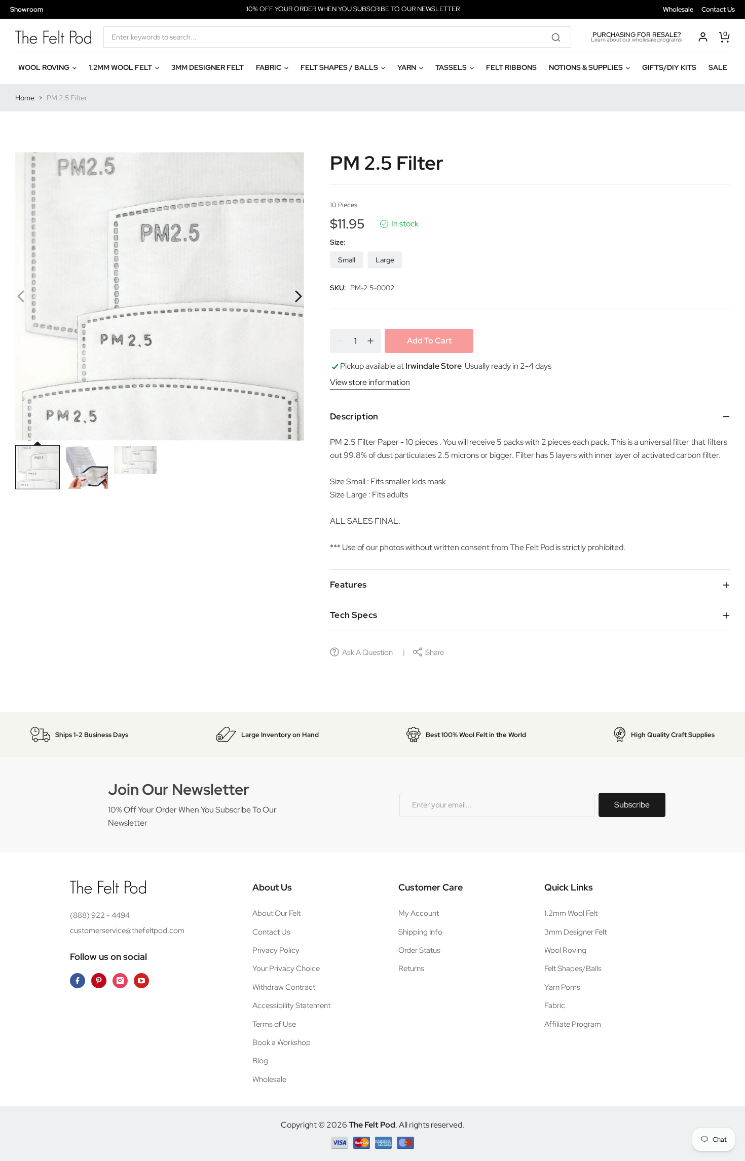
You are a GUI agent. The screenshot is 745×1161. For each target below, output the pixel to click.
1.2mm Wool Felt (571, 913)
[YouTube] (141, 980)
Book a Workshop (281, 1042)
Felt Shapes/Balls (573, 968)
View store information (370, 382)
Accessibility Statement (291, 1005)
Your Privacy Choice (286, 968)
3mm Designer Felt (575, 932)
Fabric (554, 1005)
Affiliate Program (572, 1024)
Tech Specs (353, 615)
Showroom (26, 9)
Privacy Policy (276, 950)
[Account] (703, 37)
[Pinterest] (98, 980)
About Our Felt (276, 913)
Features (348, 584)
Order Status (419, 950)
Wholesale (678, 9)
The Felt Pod (372, 1124)
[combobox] (337, 37)
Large (385, 259)
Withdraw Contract (283, 987)
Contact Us (718, 9)
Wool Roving (565, 950)
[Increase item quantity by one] (370, 341)
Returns (411, 968)
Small (346, 259)
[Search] (559, 37)
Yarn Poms (562, 987)
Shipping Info (420, 932)
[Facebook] (77, 980)
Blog (260, 1061)
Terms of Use (274, 1024)
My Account (418, 913)
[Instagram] (120, 980)
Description (354, 416)
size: (338, 242)
